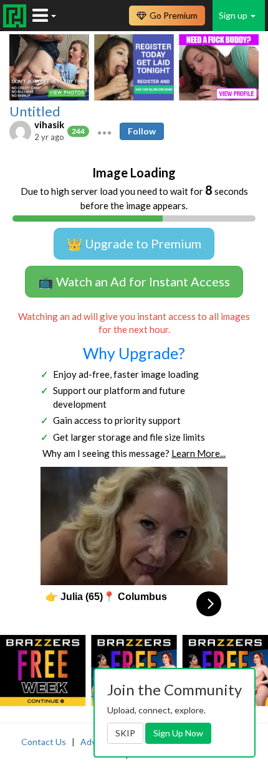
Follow (142, 131)
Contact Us (43, 741)
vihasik (49, 124)
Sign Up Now (178, 733)
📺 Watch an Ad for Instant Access (134, 281)
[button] (104, 131)
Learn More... (198, 453)
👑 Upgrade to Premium (134, 243)
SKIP (125, 733)
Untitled (34, 111)
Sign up (234, 15)
